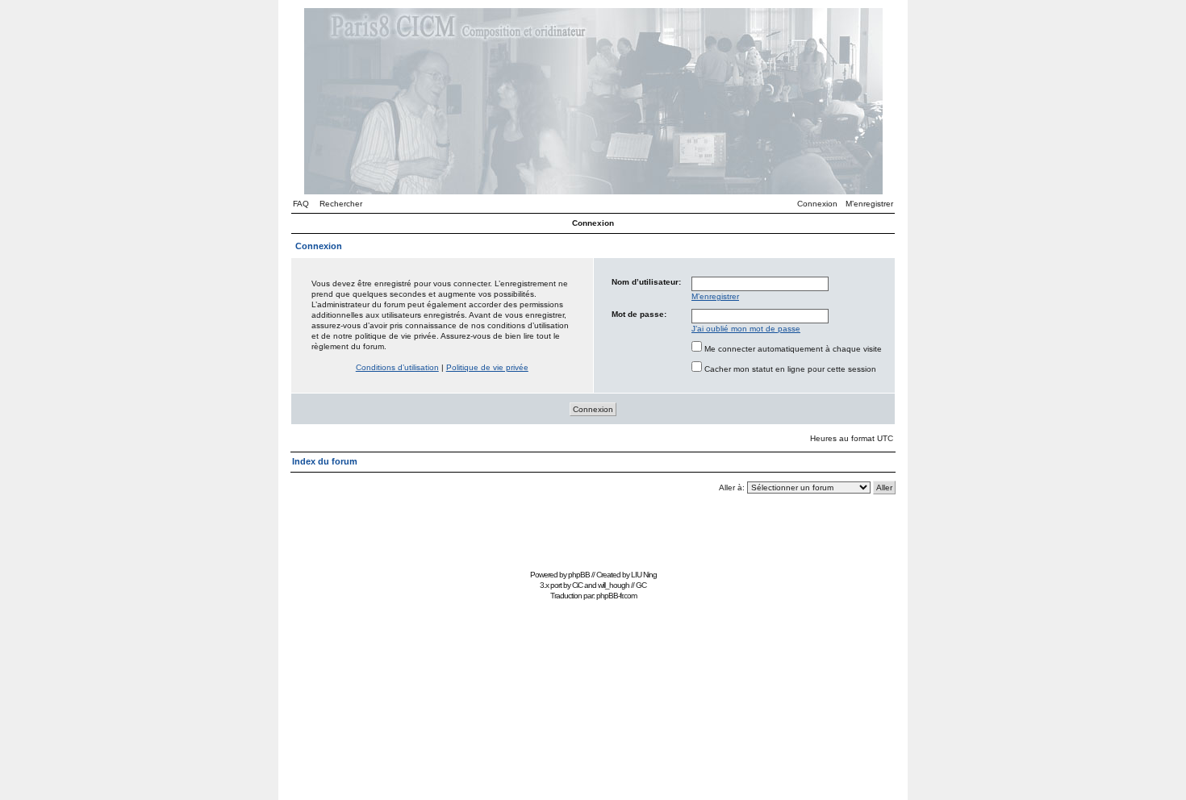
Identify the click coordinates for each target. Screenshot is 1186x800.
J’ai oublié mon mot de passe (745, 328)
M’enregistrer (869, 203)
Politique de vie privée (487, 367)
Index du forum (324, 461)
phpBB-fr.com (616, 595)
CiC (577, 585)
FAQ (301, 203)
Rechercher (340, 203)
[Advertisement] (593, 528)
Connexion (817, 203)
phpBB (579, 574)
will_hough (613, 585)
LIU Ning (644, 574)
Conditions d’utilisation (397, 367)
